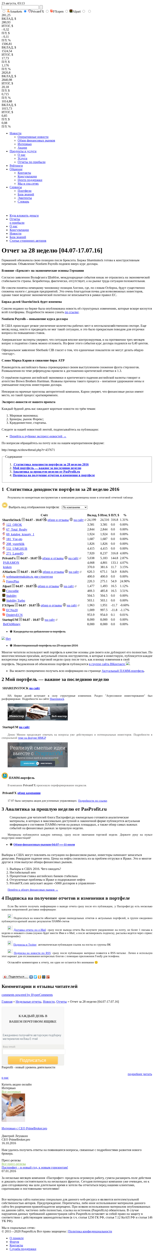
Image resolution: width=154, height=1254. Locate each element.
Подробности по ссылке (92, 800)
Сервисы (16, 187)
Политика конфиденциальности (90, 1231)
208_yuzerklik (15, 544)
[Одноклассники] (39, 977)
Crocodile (12, 591)
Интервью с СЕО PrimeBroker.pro (24, 1128)
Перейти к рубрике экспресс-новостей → (38, 436)
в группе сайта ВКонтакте (107, 664)
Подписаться (33, 1060)
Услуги (22, 158)
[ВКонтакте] (31, 977)
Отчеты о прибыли (17, 220)
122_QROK (14, 524)
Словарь (23, 201)
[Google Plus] (48, 977)
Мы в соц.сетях (28, 183)
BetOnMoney (11, 624)
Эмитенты (25, 198)
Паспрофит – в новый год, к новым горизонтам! (35, 1167)
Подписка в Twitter (24, 944)
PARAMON (11, 562)
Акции (22, 147)
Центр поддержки (30, 180)
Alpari (77, 11)
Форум (14, 1241)
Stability (11, 595)
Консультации (27, 176)
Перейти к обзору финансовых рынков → (33, 889)
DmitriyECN (14, 615)
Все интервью (11, 1091)
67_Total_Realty (16, 529)
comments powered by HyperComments (27, 994)
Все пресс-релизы (14, 1164)
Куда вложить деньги (24, 215)
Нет (8, 638)
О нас (21, 155)
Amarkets (16, 11)
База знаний (26, 194)
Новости (15, 133)
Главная (7, 1001)
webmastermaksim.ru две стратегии (29, 576)
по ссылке (72, 312)
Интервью (25, 144)
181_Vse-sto (14, 539)
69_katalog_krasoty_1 (20, 534)
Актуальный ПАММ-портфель (123, 671)
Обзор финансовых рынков (36, 140)
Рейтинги (16, 165)
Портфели (24, 190)
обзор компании (29, 793)
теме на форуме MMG (31, 737)
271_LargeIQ (14, 553)
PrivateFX (37, 11)
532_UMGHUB (16, 548)
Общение (16, 169)
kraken (7, 567)
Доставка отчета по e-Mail (30, 929)
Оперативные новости (33, 137)
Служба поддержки (23, 1249)
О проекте (17, 1238)
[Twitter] (35, 977)
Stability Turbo (15, 600)
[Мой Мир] (44, 977)
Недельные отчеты (28, 1001)
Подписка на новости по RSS (32, 953)
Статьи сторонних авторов (28, 240)
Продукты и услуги (23, 151)
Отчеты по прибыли (32, 162)
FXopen (58, 11)
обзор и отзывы (58, 520)
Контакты (24, 172)
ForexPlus (12, 581)
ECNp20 (12, 610)
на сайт (79, 520)
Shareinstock (57, 698)
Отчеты (61, 1001)
